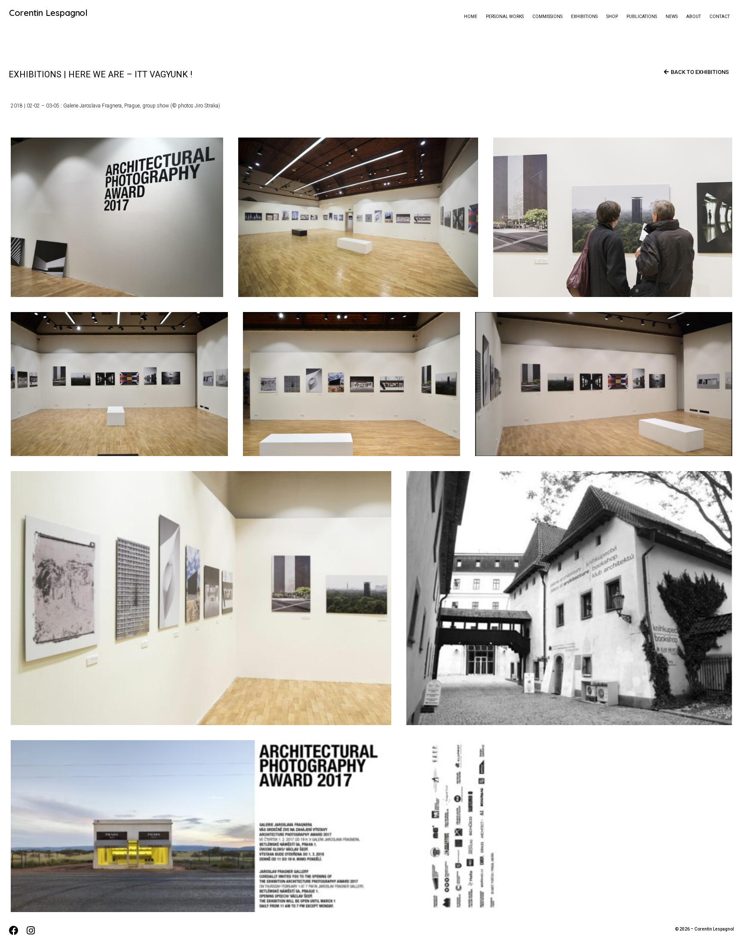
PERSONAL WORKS (505, 16)
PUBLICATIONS (641, 16)
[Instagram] (30, 930)
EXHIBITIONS (584, 16)
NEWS (672, 16)
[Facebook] (13, 930)
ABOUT (693, 16)
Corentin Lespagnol (48, 12)
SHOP (612, 16)
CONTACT (719, 16)
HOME (470, 16)
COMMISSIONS (547, 16)
